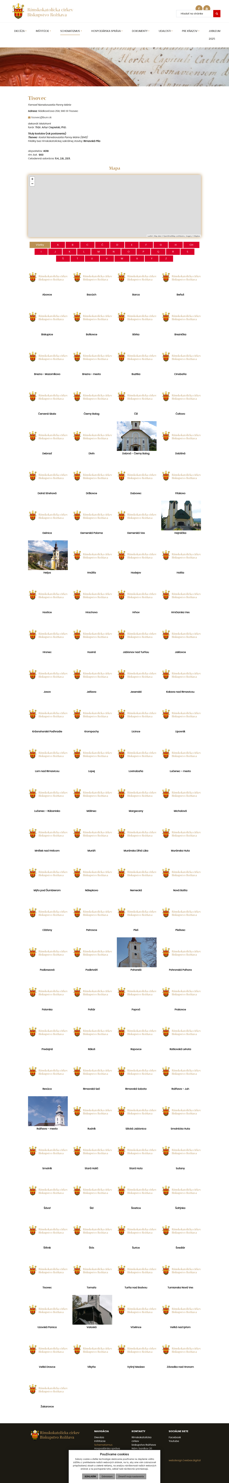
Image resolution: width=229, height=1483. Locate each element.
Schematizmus (103, 1445)
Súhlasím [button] (90, 1476)
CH (191, 245)
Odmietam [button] (107, 1476)
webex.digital (192, 1460)
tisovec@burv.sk (41, 117)
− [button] (32, 184)
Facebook (175, 1437)
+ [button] (32, 179)
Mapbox (197, 236)
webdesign (175, 1460)
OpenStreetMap (169, 236)
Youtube (174, 1441)
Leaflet (150, 236)
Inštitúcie (99, 1441)
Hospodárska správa (107, 1448)
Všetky (40, 245)
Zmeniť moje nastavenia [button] (131, 1476)
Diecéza (99, 1437)
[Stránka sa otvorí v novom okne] (206, 8)
